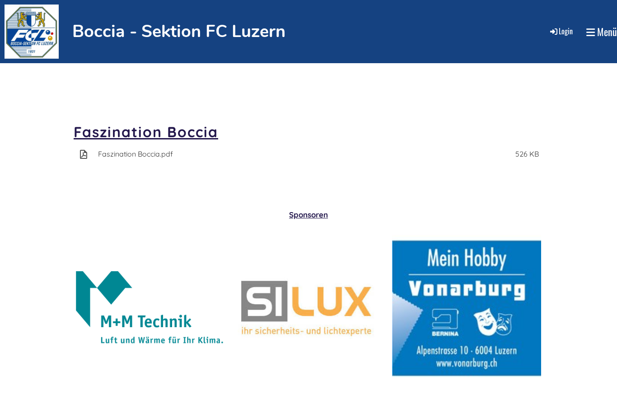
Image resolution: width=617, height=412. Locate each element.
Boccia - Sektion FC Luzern (178, 31)
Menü (606, 32)
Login (566, 31)
